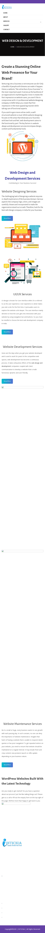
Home (5, 13)
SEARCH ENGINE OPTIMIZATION (15, 903)
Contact (6, 29)
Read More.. (6, 864)
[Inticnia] (8, 7)
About (5, 17)
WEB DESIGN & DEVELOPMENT (14, 917)
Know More (7, 218)
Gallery (6, 25)
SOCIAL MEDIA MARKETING (13, 913)
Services (6, 21)
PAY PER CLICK (8, 908)
